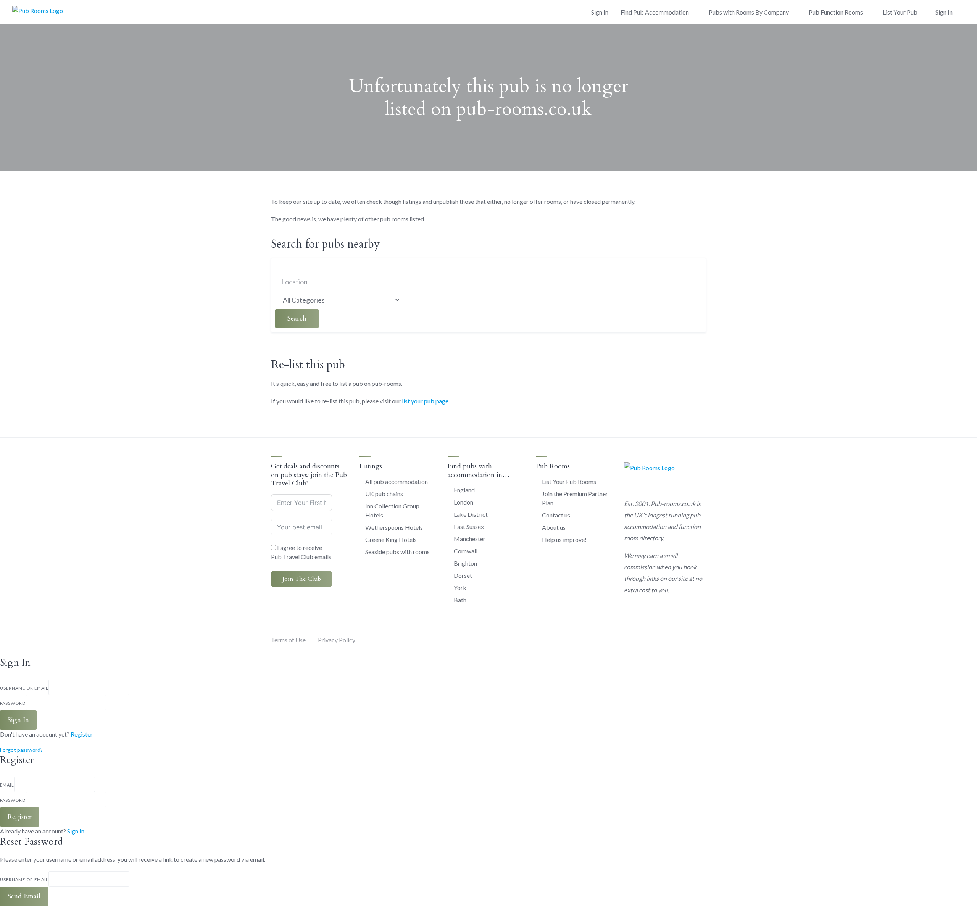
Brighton (465, 563)
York (460, 587)
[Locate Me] (366, 281)
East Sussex (469, 526)
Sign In (75, 831)
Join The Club (301, 579)
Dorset (463, 575)
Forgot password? (21, 749)
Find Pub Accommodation (655, 12)
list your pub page (425, 401)
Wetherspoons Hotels (394, 527)
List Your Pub (900, 12)
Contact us (556, 515)
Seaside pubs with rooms (397, 551)
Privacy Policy (336, 639)
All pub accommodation (396, 481)
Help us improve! (564, 539)
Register (82, 734)
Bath (460, 599)
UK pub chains (384, 493)
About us (554, 527)
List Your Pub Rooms (569, 481)
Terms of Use (288, 639)
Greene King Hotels (391, 539)
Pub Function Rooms (836, 12)
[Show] (108, 702)
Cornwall (465, 551)
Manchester (469, 538)
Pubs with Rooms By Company (749, 12)
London (463, 502)
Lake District (471, 514)
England (464, 489)
